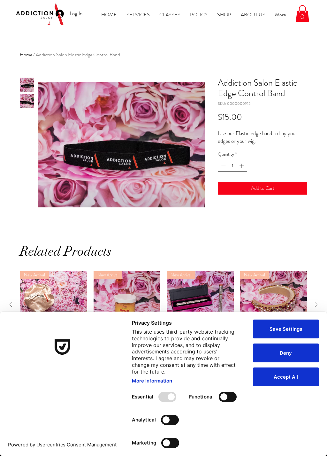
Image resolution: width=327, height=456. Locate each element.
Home (26, 54)
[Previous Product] (11, 304)
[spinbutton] (232, 165)
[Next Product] (316, 304)
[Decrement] (223, 165)
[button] (302, 13)
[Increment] (242, 165)
